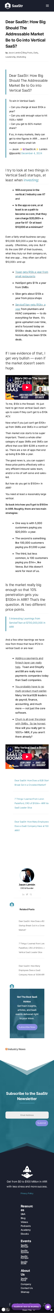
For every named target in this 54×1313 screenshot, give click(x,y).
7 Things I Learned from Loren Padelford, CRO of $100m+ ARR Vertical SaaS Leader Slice (34, 803)
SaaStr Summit (25, 1251)
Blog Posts (27, 52)
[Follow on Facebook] (10, 1304)
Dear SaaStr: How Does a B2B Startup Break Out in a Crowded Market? (33, 925)
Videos (24, 1222)
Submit (41, 1123)
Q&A (23, 1214)
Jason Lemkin (14, 52)
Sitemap (25, 1291)
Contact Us (27, 1288)
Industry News (16, 1049)
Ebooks (25, 1233)
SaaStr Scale (24, 1262)
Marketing (21, 57)
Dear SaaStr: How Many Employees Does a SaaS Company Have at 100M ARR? (32, 826)
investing (31, 180)
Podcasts (26, 1225)
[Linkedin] (23, 894)
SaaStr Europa (24, 1257)
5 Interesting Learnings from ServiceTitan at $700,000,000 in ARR (27, 622)
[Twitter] (27, 894)
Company (26, 1284)
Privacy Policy (27, 1193)
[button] (5, 1310)
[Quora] (31, 894)
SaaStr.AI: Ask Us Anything (26, 1306)
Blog (23, 1218)
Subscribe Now (27, 1027)
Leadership (10, 57)
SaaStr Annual (24, 1246)
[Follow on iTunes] (44, 1304)
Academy (26, 1229)
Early (36, 52)
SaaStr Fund (24, 1279)
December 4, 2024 (31, 153)
